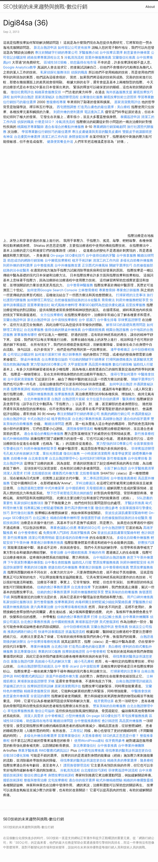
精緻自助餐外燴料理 (65, 518)
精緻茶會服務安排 (48, 92)
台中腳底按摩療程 (58, 260)
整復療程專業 (56, 102)
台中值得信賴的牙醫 (100, 255)
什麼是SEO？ (45, 122)
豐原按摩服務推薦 (106, 562)
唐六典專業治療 (41, 607)
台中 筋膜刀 (87, 320)
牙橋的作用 (96, 552)
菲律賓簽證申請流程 (123, 770)
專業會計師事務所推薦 (46, 542)
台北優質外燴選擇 (27, 136)
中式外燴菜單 (54, 488)
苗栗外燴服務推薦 (98, 57)
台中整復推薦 (43, 265)
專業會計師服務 (127, 290)
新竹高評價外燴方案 (79, 508)
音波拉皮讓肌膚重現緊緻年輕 (126, 513)
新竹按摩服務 (17, 537)
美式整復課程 (109, 622)
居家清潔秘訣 (45, 97)
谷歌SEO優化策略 (16, 755)
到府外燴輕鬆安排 (133, 562)
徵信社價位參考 (106, 508)
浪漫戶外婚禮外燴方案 (63, 676)
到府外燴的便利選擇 (68, 112)
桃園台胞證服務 (117, 330)
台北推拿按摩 (38, 458)
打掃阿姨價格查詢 (119, 359)
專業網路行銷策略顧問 (109, 127)
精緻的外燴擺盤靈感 (46, 389)
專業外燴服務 (40, 646)
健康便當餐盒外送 (60, 141)
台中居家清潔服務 (20, 379)
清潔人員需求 (13, 473)
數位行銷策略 (122, 364)
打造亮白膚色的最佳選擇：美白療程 (104, 107)
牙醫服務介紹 (89, 52)
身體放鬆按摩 (79, 136)
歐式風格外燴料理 (65, 305)
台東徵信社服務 (91, 97)
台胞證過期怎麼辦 (30, 488)
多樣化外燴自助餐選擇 (41, 735)
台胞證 (56, 399)
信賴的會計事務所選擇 (53, 587)
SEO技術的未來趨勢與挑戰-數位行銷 (45, 6)
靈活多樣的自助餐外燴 (72, 537)
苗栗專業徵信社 (38, 305)
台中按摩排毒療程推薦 (71, 607)
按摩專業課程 (65, 602)
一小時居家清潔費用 (95, 453)
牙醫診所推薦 (134, 503)
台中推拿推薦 (107, 745)
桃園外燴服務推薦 (41, 394)
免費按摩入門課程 (56, 533)
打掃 (27, 473)
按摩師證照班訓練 (41, 686)
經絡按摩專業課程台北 (44, 57)
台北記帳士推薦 (110, 617)
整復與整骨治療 (35, 780)
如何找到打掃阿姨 (93, 458)
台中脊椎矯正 (55, 716)
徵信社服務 (71, 453)
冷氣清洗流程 (74, 57)
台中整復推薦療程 (123, 478)
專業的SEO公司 (89, 528)
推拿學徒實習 (122, 453)
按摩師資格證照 (74, 651)
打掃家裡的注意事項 (131, 295)
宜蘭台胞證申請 (14, 320)
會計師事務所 (72, 354)
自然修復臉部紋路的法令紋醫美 (78, 300)
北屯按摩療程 (58, 780)
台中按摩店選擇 (112, 52)
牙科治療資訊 (85, 483)
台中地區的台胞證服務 (109, 557)
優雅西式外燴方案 (65, 473)
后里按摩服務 (136, 305)
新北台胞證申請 (45, 47)
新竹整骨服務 (43, 602)
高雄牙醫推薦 (80, 533)
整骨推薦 (121, 627)
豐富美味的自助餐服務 (121, 592)
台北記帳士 (41, 518)
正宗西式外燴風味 (95, 265)
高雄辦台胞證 (112, 419)
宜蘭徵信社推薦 (123, 57)
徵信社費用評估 (22, 92)
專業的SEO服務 (35, 567)
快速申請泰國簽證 (51, 632)
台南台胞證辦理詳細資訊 (35, 666)
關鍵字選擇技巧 (120, 265)
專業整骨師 (107, 290)
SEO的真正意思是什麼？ (121, 735)
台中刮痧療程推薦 (77, 627)
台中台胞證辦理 (113, 528)
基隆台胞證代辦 (22, 661)
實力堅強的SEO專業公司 (48, 364)
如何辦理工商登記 (40, 300)
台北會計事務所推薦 (87, 419)
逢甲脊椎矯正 (120, 349)
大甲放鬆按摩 (78, 364)
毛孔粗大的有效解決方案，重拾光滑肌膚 (32, 453)
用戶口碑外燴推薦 (140, 597)
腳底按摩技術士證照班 (120, 97)
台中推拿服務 (126, 255)
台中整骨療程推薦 (116, 567)
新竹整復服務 (117, 458)
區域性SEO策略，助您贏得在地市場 (70, 62)
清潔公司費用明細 (41, 537)
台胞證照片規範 (73, 399)
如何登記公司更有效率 (74, 47)
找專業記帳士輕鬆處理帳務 (43, 508)
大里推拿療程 (92, 735)
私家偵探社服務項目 (55, 72)
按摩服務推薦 (65, 394)
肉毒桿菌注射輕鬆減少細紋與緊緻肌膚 (103, 602)
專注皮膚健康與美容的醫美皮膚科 (96, 132)
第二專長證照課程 (96, 478)
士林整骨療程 (88, 290)
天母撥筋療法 (96, 488)
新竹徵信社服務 (22, 513)
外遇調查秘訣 (143, 384)
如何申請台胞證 (22, 97)
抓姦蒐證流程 (75, 632)
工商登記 (76, 731)
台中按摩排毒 (138, 458)
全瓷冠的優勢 (40, 696)
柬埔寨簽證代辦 (86, 622)
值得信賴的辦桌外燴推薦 (63, 330)
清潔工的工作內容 (54, 136)
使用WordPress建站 (89, 740)
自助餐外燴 (19, 458)
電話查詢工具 (94, 112)
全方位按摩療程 (51, 315)
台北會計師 (59, 646)
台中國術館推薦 (94, 330)
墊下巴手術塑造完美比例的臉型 (70, 493)
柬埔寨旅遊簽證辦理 (32, 681)
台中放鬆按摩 (90, 666)
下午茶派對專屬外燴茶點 (25, 562)
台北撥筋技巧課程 (94, 770)
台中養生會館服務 (58, 562)
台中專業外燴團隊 (136, 617)
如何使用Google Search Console (52, 290)
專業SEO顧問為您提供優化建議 (102, 305)
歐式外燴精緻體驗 (16, 438)
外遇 (6, 389)
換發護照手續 (91, 518)
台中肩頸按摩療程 (65, 320)
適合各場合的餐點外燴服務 (64, 127)
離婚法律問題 (54, 424)
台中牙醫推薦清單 (141, 468)
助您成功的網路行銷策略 (25, 260)
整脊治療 (56, 552)
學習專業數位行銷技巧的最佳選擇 (46, 132)
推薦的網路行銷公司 (115, 414)
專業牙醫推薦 (28, 750)
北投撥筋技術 (41, 473)
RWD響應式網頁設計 (29, 676)
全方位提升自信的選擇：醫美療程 (111, 399)
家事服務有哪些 (25, 335)
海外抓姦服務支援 (119, 92)
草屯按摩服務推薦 (21, 711)
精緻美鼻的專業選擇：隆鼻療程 (130, 760)
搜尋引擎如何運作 (123, 374)
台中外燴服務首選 (68, 265)
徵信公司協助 (45, 711)
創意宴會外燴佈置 (137, 52)
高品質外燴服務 (100, 364)
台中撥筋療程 (75, 488)
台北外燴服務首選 (37, 399)
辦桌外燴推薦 (30, 359)
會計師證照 (110, 721)
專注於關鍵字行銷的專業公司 (56, 52)
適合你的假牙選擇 (136, 419)
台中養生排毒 (107, 320)
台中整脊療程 (28, 533)
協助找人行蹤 (143, 364)
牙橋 (51, 681)
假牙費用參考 (115, 740)
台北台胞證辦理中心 (64, 458)
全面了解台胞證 (115, 468)
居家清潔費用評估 (127, 102)
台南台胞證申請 (14, 419)
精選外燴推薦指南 (16, 607)
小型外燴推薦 (75, 716)
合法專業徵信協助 (54, 359)
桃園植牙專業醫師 (30, 127)
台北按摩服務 (34, 330)
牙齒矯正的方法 (14, 686)
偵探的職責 (79, 72)
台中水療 (145, 770)
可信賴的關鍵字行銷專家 (87, 359)
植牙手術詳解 (82, 260)
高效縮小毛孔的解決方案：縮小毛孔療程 (64, 661)
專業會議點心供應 (63, 528)
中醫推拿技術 (141, 691)
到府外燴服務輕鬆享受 (132, 300)
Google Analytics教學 (19, 67)
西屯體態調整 (67, 107)
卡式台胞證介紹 (38, 419)
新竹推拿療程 (144, 434)
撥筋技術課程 (13, 775)
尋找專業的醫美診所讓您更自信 (128, 750)
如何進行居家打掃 (48, 354)
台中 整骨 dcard (67, 666)
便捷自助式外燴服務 (63, 567)
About (150, 7)
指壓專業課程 (21, 389)
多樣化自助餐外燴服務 (136, 260)
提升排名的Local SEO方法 (81, 389)
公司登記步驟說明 (20, 354)
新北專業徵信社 (25, 651)
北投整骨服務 (89, 473)
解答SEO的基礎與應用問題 (126, 325)
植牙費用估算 (61, 419)
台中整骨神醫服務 (80, 285)
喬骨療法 (108, 300)
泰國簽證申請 (130, 117)
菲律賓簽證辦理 (129, 320)
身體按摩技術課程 (61, 775)
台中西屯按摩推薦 (91, 750)
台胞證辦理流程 (67, 97)
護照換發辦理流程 (80, 429)
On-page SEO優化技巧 (67, 255)
